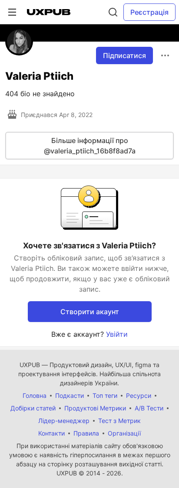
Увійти (117, 334)
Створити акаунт (89, 311)
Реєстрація (149, 12)
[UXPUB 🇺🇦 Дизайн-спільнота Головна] (48, 12)
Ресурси (138, 395)
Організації (124, 433)
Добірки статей (33, 408)
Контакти (51, 433)
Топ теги (105, 395)
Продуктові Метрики (95, 408)
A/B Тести (149, 408)
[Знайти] (113, 12)
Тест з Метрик (119, 420)
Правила (86, 433)
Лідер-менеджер (64, 420)
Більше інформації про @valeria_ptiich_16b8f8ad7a (90, 145)
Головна (34, 395)
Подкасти (69, 395)
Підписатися (124, 55)
